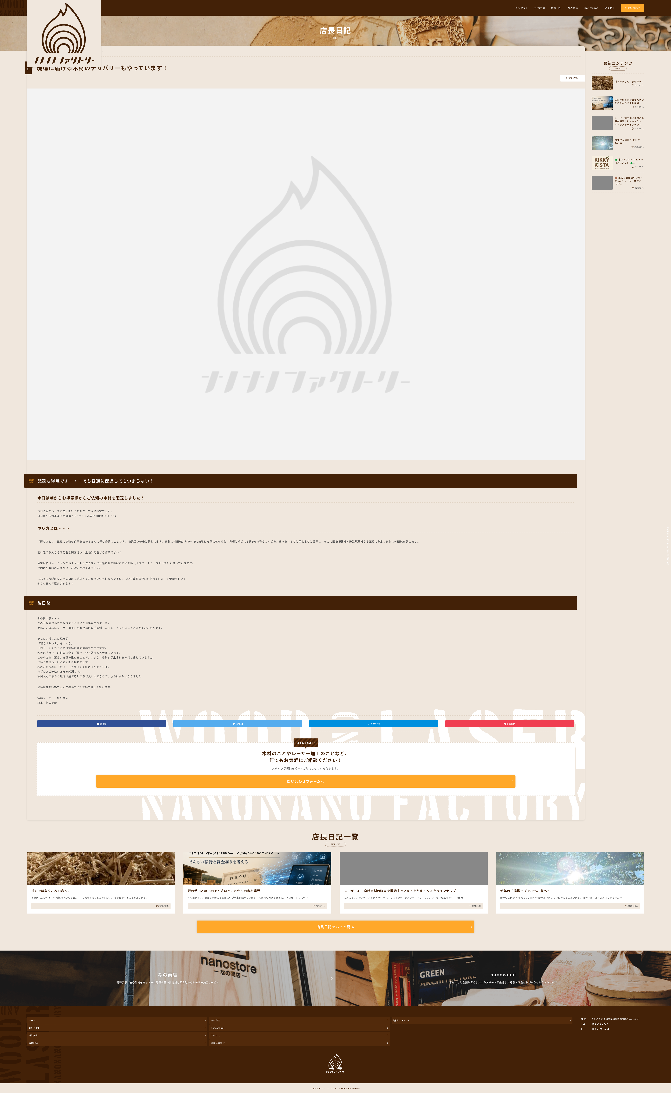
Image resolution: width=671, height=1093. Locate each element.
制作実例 (540, 8)
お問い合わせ (633, 8)
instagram (403, 1020)
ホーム (32, 1020)
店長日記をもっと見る (335, 926)
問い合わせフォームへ (305, 781)
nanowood (591, 8)
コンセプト (521, 8)
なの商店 (573, 8)
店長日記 (556, 8)
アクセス (610, 8)
